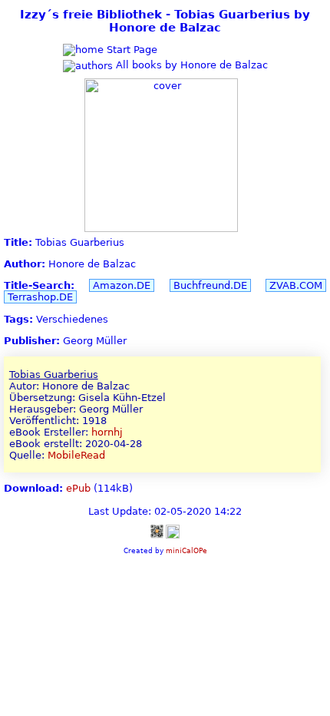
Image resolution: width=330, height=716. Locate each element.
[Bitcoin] (156, 531)
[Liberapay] (173, 531)
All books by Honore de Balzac (190, 65)
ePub (78, 488)
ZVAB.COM (295, 285)
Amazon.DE (121, 285)
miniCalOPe (186, 550)
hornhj (107, 432)
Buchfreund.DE (210, 285)
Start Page (130, 49)
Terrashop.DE (40, 297)
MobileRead (76, 455)
